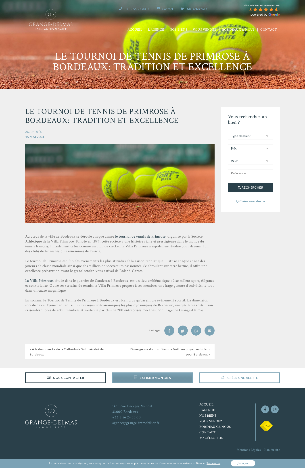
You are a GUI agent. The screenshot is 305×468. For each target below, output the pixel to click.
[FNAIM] (266, 425)
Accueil (134, 29)
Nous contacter (68, 378)
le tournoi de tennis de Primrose (140, 236)
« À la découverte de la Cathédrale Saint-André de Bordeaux (67, 351)
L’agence (156, 29)
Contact (167, 9)
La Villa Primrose (39, 280)
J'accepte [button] (243, 463)
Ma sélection (197, 9)
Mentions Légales (249, 450)
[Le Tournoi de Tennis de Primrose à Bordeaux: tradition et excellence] (120, 183)
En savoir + (213, 463)
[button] (250, 136)
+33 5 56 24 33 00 (137, 9)
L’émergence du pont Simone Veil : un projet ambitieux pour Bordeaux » (170, 351)
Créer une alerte (242, 378)
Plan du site (272, 450)
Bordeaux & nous (238, 29)
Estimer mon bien (155, 378)
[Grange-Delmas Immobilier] (50, 11)
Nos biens (178, 29)
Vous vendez (204, 29)
